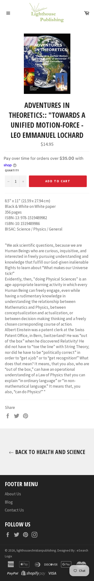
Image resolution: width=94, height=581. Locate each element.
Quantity (12, 170)
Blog (9, 502)
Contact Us (14, 510)
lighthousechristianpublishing (36, 550)
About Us (13, 494)
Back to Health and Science (49, 452)
